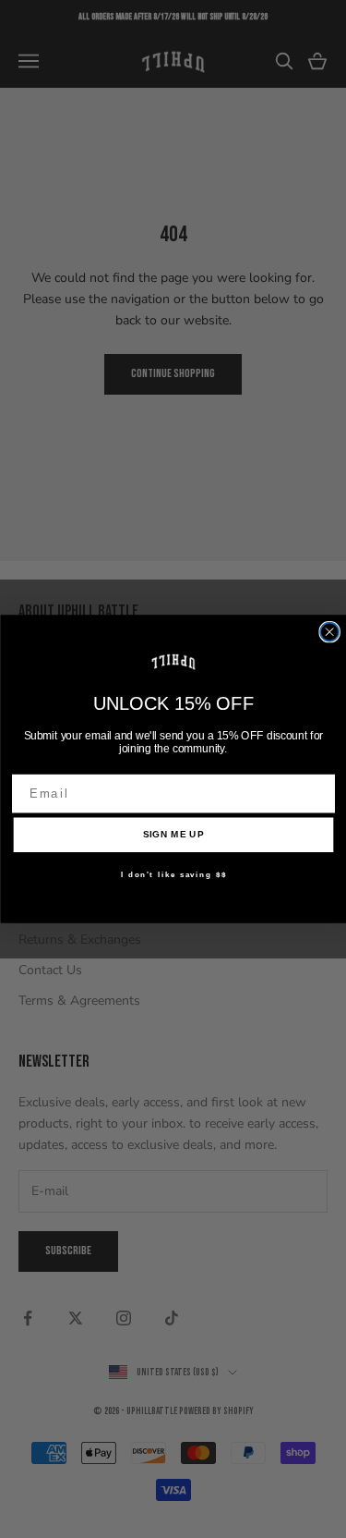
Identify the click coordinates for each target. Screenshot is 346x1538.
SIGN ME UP (173, 834)
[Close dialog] (329, 632)
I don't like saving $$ (173, 874)
